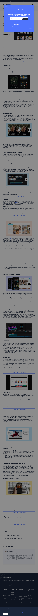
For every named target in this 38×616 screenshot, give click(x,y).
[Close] (32, 6)
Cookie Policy (27, 612)
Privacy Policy (20, 612)
